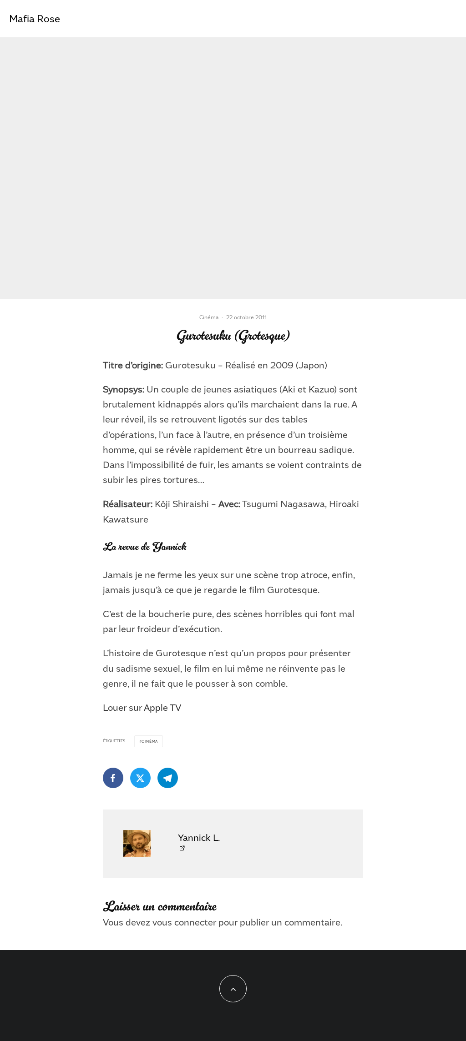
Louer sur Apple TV (142, 707)
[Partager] (113, 778)
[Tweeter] (140, 778)
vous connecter (184, 922)
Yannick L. (199, 837)
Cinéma (208, 317)
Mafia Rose (34, 19)
